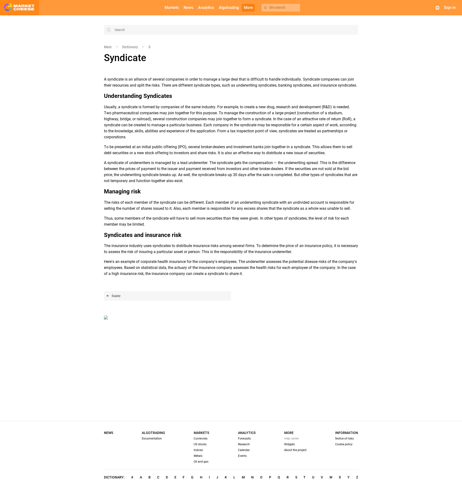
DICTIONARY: (114, 477)
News (108, 433)
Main (108, 47)
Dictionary (130, 47)
